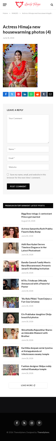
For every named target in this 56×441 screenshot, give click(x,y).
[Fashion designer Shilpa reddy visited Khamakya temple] (11, 369)
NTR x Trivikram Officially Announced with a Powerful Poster (35, 283)
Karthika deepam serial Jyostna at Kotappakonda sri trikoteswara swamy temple (37, 351)
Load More (27, 385)
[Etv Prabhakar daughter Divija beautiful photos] (11, 318)
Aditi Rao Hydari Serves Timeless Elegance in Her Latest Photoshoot (34, 247)
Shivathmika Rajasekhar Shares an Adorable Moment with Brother (36, 333)
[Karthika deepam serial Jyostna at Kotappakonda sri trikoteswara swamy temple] (11, 351)
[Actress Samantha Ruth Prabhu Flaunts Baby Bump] (11, 232)
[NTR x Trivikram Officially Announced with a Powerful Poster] (11, 284)
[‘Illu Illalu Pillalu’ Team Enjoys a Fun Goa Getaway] (11, 302)
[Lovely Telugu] (27, 4)
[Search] (51, 4)
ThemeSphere (43, 432)
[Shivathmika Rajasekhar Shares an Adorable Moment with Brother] (11, 333)
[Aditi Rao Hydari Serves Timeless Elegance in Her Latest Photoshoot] (11, 248)
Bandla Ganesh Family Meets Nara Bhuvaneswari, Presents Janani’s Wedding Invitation (36, 265)
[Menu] (5, 4)
